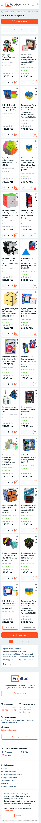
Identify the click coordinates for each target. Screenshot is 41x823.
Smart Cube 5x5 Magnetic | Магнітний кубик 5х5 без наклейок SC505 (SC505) (28, 59)
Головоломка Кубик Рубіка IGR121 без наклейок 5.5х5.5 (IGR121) (28, 508)
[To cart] (16, 82)
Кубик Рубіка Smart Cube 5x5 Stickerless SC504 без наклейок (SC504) (29, 312)
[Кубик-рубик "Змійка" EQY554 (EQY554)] (10, 45)
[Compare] (17, 44)
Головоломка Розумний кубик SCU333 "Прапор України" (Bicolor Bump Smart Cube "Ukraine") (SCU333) (29, 164)
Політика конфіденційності (11, 774)
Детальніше (8, 811)
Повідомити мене (10, 627)
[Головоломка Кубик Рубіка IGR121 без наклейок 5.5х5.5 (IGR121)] (29, 495)
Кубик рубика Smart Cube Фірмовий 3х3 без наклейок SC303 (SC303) (10, 214)
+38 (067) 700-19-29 (8, 707)
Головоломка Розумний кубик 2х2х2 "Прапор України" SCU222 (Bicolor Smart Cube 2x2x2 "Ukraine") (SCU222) (29, 111)
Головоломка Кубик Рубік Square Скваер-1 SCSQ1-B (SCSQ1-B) (10, 508)
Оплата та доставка (8, 772)
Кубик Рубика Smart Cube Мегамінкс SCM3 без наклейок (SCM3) (10, 161)
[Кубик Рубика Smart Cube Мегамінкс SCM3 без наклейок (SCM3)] (10, 148)
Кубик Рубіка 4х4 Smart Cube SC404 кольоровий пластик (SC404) (9, 604)
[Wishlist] (17, 41)
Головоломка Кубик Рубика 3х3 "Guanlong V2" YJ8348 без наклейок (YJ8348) (10, 459)
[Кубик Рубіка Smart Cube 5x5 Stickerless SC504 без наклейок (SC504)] (29, 299)
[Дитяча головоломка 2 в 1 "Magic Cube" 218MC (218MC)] (29, 397)
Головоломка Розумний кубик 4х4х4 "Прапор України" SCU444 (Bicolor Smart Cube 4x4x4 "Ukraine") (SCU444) (29, 607)
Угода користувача (8, 780)
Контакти (4, 783)
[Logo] (11, 4)
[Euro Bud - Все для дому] (19, 678)
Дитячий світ (9, 11)
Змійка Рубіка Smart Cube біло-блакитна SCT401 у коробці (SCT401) (28, 458)
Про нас (4, 769)
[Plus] (12, 82)
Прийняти (19, 815)
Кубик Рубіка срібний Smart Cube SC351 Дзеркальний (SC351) (10, 262)
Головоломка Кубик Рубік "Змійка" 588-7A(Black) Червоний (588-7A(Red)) (10, 360)
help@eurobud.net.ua (9, 730)
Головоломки (20, 11)
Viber (27, 752)
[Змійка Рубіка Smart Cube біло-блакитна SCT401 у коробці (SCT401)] (29, 445)
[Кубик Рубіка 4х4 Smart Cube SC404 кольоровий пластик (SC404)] (10, 591)
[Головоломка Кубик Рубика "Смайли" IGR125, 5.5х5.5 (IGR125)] (29, 543)
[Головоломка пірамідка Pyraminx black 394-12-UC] (10, 397)
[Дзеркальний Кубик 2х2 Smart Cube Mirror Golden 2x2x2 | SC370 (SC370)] (10, 299)
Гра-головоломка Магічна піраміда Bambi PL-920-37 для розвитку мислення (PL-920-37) (29, 263)
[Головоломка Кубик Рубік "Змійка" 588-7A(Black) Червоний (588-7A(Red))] (10, 347)
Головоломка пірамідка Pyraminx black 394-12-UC (10, 409)
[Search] (33, 5)
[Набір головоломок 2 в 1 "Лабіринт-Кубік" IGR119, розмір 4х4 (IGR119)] (10, 543)
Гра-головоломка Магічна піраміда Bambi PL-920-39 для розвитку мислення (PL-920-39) (29, 361)
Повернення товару (8, 786)
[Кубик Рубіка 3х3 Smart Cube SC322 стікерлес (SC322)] (10, 95)
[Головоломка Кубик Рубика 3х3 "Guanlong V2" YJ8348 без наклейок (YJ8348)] (10, 445)
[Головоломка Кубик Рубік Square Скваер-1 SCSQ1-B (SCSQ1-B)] (10, 495)
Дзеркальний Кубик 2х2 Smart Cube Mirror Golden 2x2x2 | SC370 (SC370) (10, 312)
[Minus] (4, 82)
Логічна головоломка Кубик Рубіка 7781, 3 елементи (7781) (28, 214)
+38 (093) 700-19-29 (8, 710)
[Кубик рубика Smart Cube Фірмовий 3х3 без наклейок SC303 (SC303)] (10, 201)
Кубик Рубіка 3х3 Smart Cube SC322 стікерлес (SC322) (9, 107)
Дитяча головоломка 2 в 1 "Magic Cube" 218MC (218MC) (28, 410)
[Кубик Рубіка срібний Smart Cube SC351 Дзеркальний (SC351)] (10, 248)
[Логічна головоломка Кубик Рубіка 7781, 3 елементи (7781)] (29, 201)
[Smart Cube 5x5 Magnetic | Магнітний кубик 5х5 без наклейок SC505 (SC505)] (29, 45)
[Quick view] (17, 38)
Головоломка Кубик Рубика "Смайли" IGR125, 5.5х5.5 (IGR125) (28, 556)
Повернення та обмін (9, 777)
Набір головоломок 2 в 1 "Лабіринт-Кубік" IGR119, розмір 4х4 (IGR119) (9, 556)
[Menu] (2, 5)
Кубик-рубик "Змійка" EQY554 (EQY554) (8, 57)
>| (28, 641)
